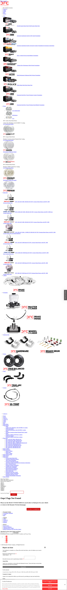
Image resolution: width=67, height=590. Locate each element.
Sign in (4, 13)
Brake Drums (6, 455)
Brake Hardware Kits (7, 454)
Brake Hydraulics (6, 449)
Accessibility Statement (8, 513)
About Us (5, 9)
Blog (4, 12)
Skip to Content (4, 1)
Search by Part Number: (5, 493)
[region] (33, 584)
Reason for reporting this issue (10, 553)
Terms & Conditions (7, 527)
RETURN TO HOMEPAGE (33, 509)
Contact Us (5, 520)
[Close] (45, 547)
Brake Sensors (6, 476)
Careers (4, 514)
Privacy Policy (6, 525)
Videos (4, 10)
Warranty (5, 522)
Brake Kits (5, 438)
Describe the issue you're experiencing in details (13, 559)
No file (4, 569)
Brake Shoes (5, 424)
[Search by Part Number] (0, 0)
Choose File (23, 567)
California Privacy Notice (8, 528)
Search (2, 488)
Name (4, 578)
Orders (4, 11)
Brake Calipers (6, 448)
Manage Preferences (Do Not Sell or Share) (12, 529)
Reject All (50, 585)
